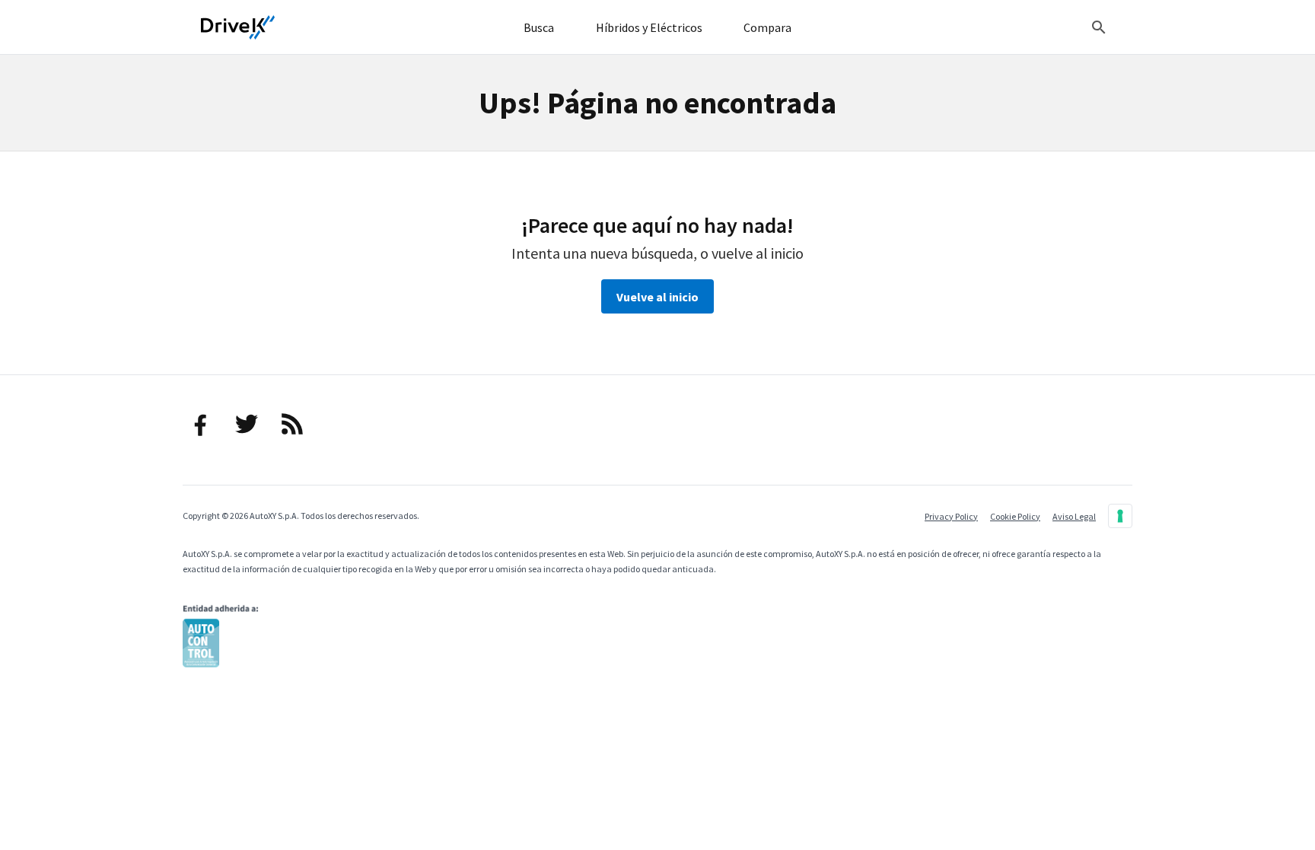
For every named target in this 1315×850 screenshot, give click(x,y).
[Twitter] (246, 424)
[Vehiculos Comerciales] (238, 27)
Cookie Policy (1015, 516)
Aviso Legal (1074, 516)
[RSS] (292, 424)
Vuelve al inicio (657, 296)
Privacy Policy (951, 516)
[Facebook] (201, 424)
